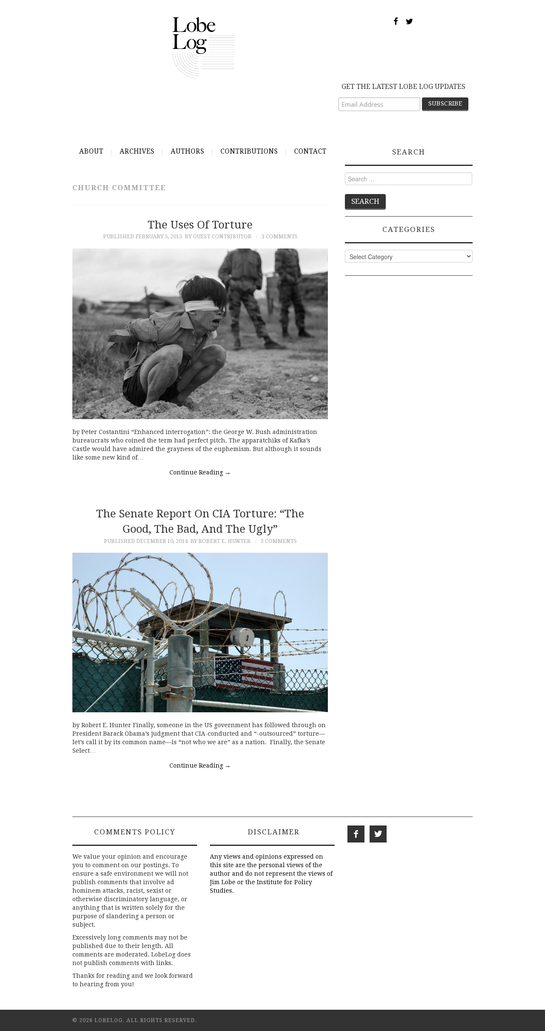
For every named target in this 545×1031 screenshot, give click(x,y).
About (91, 151)
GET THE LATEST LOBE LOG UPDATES (403, 87)
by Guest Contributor (218, 236)
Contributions (249, 151)
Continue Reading (200, 472)
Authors (187, 151)
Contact (310, 151)
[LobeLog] (203, 47)
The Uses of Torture (200, 224)
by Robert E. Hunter (220, 541)
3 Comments (279, 236)
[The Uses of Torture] (200, 333)
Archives (137, 151)
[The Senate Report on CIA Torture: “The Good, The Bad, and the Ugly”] (200, 632)
